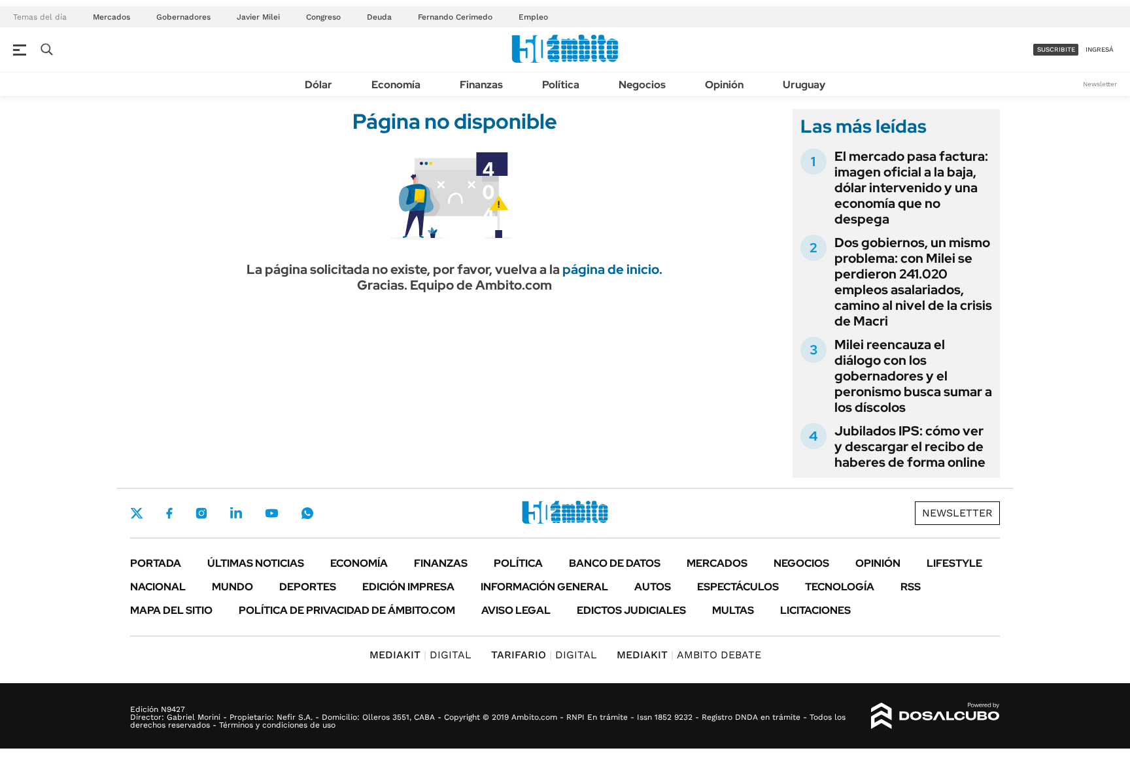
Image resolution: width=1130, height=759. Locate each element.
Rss (910, 587)
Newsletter (1100, 84)
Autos (652, 587)
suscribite (1056, 49)
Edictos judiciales (631, 610)
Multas (733, 610)
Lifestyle (954, 563)
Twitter (136, 513)
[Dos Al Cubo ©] (935, 716)
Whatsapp (307, 513)
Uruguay (804, 85)
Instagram (201, 513)
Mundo (232, 587)
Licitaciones (815, 610)
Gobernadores (183, 17)
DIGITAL (420, 655)
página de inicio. (612, 269)
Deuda (379, 17)
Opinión (724, 85)
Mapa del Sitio (171, 610)
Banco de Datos (614, 563)
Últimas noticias (255, 563)
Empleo (533, 17)
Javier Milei (258, 17)
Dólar (318, 85)
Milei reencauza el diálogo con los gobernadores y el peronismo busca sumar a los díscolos (913, 376)
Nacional (158, 587)
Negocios (642, 85)
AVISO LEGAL (516, 610)
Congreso (323, 17)
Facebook (169, 513)
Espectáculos (738, 587)
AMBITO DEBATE (689, 655)
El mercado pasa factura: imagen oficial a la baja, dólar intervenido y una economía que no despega (911, 188)
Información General (544, 587)
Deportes (307, 587)
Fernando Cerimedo (455, 17)
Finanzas (481, 85)
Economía (395, 85)
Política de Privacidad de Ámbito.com (347, 610)
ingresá (1100, 49)
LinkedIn (236, 513)
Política (560, 85)
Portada (155, 563)
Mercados (111, 17)
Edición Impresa (408, 587)
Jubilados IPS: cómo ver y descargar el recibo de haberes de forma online (909, 446)
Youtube (271, 513)
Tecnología (839, 587)
